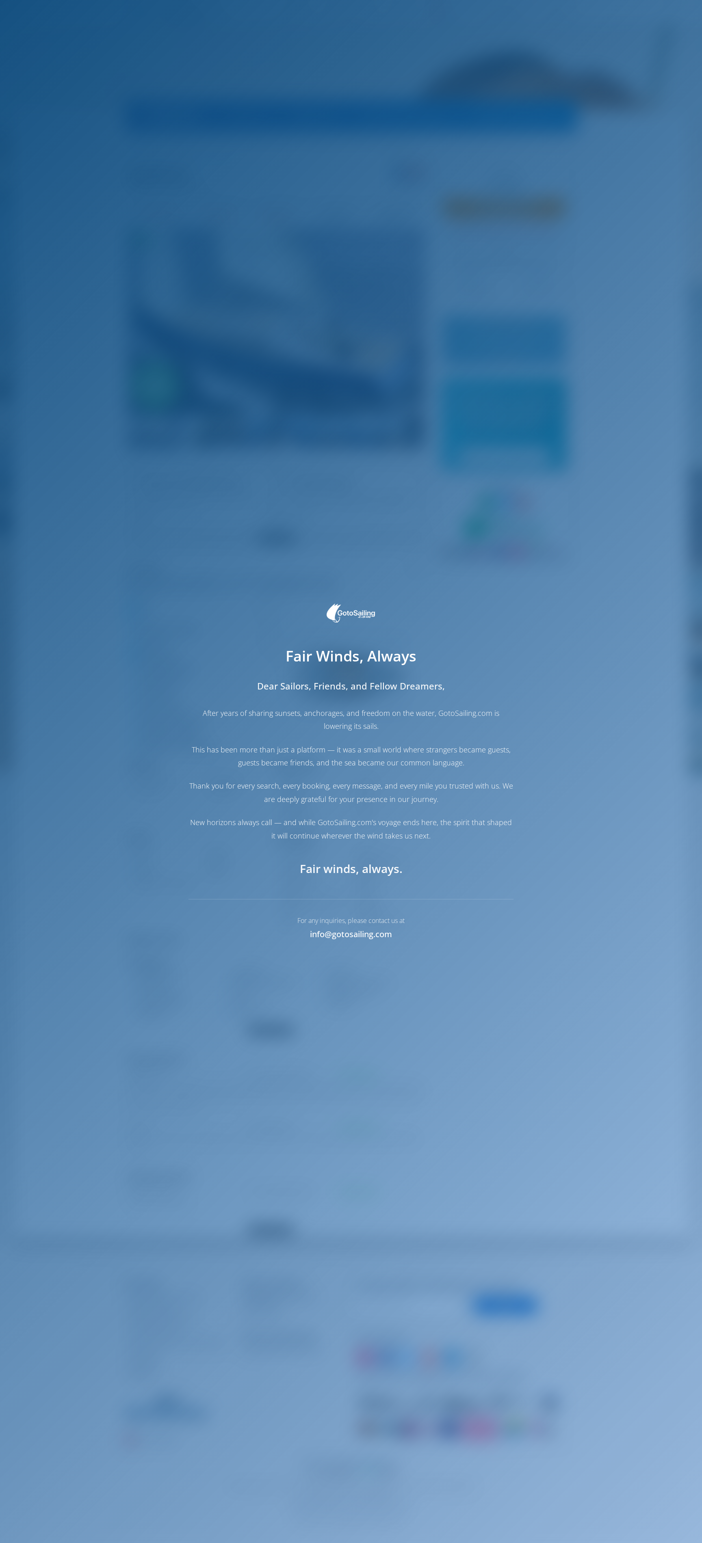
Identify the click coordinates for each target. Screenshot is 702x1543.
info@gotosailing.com (351, 934)
